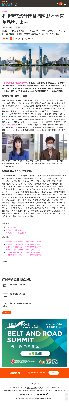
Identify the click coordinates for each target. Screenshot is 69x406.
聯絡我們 (27, 387)
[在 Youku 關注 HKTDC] (47, 394)
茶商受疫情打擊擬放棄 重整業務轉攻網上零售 (24, 247)
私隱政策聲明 (13, 390)
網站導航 (32, 390)
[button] (65, 4)
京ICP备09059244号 (42, 390)
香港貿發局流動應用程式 (37, 387)
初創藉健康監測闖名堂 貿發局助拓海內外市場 (24, 252)
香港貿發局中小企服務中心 (16, 233)
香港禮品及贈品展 (11, 125)
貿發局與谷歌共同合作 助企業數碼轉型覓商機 (24, 242)
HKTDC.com (13, 387)
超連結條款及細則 (24, 390)
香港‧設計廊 (13, 108)
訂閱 (7, 312)
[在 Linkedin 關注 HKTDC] (35, 394)
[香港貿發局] (34, 384)
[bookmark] (66, 399)
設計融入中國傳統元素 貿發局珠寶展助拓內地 (24, 250)
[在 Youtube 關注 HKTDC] (44, 394)
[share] (66, 394)
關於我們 (20, 387)
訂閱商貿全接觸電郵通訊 (52, 387)
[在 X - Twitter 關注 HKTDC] (32, 394)
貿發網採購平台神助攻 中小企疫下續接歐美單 (24, 255)
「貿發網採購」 (12, 227)
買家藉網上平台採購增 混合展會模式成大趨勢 (24, 244)
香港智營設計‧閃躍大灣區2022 (15, 83)
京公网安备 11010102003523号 (57, 390)
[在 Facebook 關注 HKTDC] (29, 394)
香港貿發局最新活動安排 (15, 230)
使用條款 (6, 390)
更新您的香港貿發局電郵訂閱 (34, 388)
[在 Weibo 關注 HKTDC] (38, 394)
